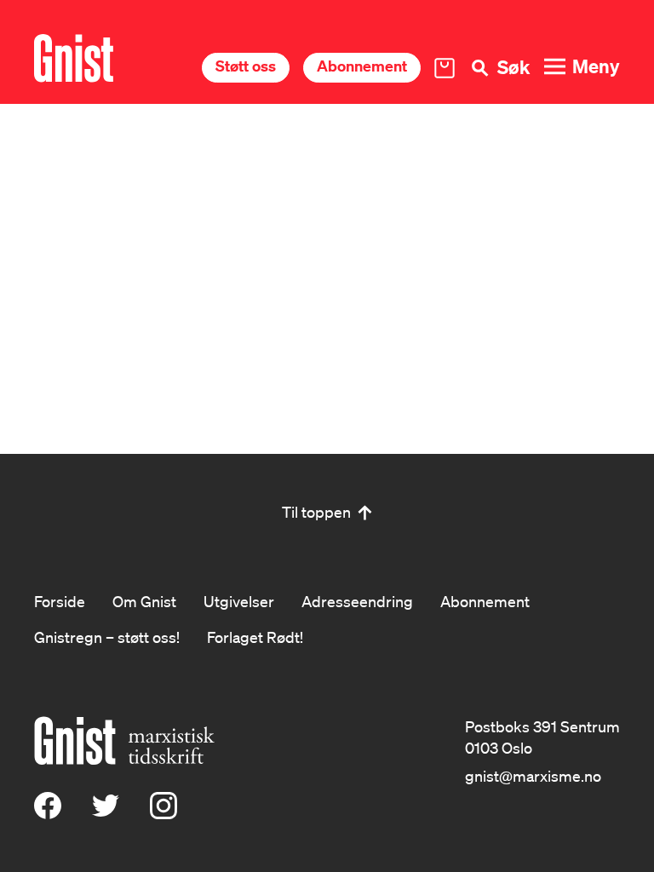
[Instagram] (163, 813)
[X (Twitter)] (105, 813)
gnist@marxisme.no (533, 775)
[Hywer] (73, 58)
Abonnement (362, 66)
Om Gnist (144, 601)
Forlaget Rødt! (255, 637)
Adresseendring (357, 601)
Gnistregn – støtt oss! (107, 637)
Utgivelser (239, 601)
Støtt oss (245, 66)
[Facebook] (47, 813)
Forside (59, 601)
